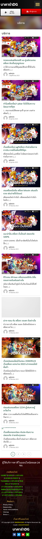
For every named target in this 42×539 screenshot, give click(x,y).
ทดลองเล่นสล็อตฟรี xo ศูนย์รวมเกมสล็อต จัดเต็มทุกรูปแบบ (19, 62)
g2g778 (10, 489)
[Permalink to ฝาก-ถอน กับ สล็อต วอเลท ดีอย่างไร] (21, 307)
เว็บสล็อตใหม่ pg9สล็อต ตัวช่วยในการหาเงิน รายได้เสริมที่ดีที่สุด (20, 149)
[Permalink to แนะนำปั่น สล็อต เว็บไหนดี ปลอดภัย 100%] (21, 220)
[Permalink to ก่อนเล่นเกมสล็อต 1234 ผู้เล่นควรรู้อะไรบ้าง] (21, 394)
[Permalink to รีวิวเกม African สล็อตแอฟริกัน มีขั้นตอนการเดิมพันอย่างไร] (21, 263)
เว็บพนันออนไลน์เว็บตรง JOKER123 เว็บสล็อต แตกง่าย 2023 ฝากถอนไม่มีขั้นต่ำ (20, 364)
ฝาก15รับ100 (13, 481)
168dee (4, 489)
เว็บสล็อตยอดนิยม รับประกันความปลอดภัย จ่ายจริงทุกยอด (18, 434)
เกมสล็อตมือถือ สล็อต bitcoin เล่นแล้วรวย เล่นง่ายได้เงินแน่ (20, 192)
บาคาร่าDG (9, 4)
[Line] (27, 534)
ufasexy (15, 478)
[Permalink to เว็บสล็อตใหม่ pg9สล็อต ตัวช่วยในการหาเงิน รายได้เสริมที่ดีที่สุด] (21, 133)
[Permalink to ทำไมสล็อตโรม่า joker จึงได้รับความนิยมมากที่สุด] (21, 90)
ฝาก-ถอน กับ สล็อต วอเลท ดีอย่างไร (19, 320)
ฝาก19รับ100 (17, 495)
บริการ (21, 23)
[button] (37, 4)
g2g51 (10, 475)
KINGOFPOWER (23, 525)
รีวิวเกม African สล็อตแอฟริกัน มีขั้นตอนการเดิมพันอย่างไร (19, 279)
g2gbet (4, 475)
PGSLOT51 (18, 489)
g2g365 (8, 478)
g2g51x (15, 483)
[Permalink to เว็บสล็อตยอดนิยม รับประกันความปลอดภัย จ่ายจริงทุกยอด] (9, 428)
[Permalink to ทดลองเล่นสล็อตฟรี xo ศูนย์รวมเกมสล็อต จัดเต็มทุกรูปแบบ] (21, 46)
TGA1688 (4, 481)
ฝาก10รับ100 (18, 475)
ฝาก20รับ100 (6, 486)
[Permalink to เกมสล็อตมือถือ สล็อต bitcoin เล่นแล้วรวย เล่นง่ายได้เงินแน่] (21, 177)
